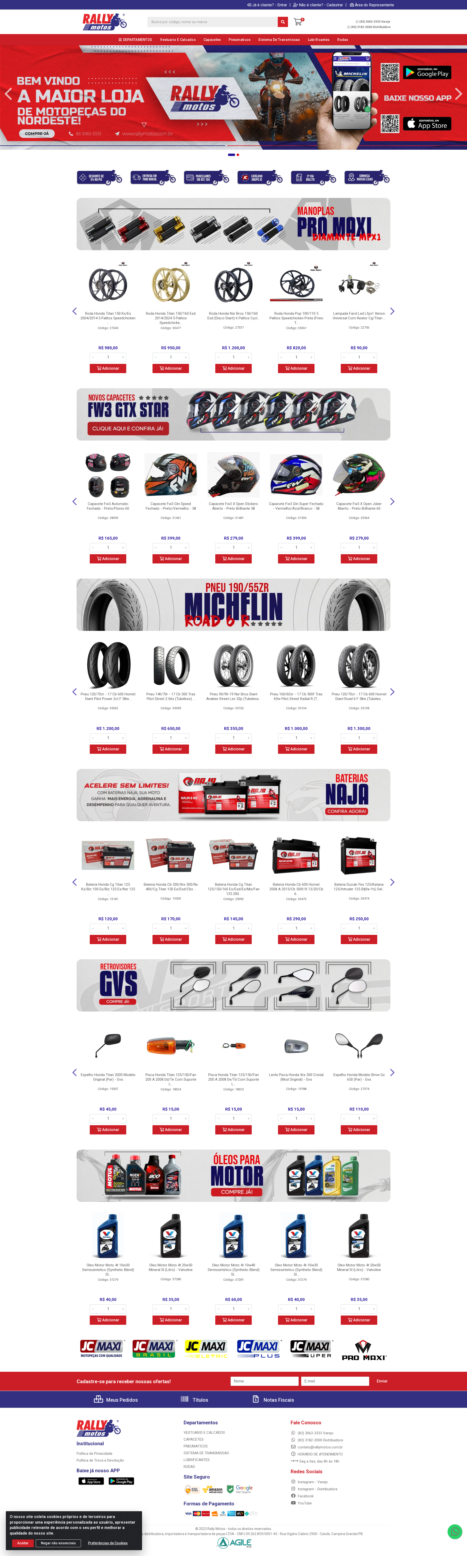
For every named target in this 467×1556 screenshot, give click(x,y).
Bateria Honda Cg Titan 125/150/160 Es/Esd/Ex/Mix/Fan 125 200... (234, 889)
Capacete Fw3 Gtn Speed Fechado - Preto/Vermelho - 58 (171, 506)
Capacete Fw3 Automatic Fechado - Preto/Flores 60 (108, 506)
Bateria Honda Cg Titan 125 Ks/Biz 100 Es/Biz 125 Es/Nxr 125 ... (108, 889)
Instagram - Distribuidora (317, 1489)
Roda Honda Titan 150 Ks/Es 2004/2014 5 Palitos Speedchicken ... (108, 318)
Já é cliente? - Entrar (269, 5)
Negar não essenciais (58, 1543)
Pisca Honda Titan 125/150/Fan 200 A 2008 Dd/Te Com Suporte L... (170, 1079)
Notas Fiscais (278, 1400)
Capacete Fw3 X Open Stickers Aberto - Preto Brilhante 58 (233, 506)
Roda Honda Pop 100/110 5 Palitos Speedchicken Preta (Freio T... (296, 318)
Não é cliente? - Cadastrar (321, 5)
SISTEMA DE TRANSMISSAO (206, 1453)
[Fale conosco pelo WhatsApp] (455, 1531)
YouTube (304, 1503)
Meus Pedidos (121, 1400)
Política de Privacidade (94, 1453)
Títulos (199, 1400)
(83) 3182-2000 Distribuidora (370, 27)
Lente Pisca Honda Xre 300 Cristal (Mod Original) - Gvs (296, 1077)
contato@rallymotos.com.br (320, 1447)
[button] (231, 155)
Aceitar (23, 1543)
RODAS (189, 1466)
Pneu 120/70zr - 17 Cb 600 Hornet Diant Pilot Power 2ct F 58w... (108, 696)
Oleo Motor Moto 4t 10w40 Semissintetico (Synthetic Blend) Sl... (234, 1270)
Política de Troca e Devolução (100, 1460)
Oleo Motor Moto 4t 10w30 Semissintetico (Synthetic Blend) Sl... (108, 1270)
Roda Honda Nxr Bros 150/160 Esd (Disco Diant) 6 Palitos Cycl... (233, 315)
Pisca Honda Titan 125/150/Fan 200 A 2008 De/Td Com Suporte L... (233, 1079)
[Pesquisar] (283, 22)
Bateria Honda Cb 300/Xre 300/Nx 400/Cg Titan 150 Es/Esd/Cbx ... (171, 886)
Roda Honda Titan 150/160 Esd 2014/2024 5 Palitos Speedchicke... (171, 318)
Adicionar (110, 368)
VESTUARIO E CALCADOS (204, 1432)
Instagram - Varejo (312, 1482)
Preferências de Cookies (108, 1543)
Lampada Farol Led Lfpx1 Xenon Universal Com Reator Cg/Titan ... (359, 315)
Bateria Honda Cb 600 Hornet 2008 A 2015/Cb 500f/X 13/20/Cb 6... (296, 889)
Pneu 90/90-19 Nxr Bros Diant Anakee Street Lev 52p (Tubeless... (233, 696)
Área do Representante (374, 5)
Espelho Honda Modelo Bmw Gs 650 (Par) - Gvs (359, 1077)
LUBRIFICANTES (197, 1460)
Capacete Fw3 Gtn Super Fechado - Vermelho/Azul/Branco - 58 (296, 506)
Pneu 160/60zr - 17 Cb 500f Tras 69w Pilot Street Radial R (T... (296, 696)
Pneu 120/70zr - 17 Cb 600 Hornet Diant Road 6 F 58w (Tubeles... (359, 696)
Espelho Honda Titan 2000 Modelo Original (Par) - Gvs (108, 1077)
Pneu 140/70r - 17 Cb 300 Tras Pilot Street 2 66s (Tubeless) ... (170, 696)
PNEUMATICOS (196, 1446)
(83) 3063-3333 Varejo (374, 21)
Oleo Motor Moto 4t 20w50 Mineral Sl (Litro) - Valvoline (171, 1267)
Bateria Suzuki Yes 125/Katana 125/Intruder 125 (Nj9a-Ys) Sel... (359, 886)
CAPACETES (194, 1439)
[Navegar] (8, 94)
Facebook (305, 1496)
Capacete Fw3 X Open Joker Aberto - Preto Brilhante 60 (359, 506)
